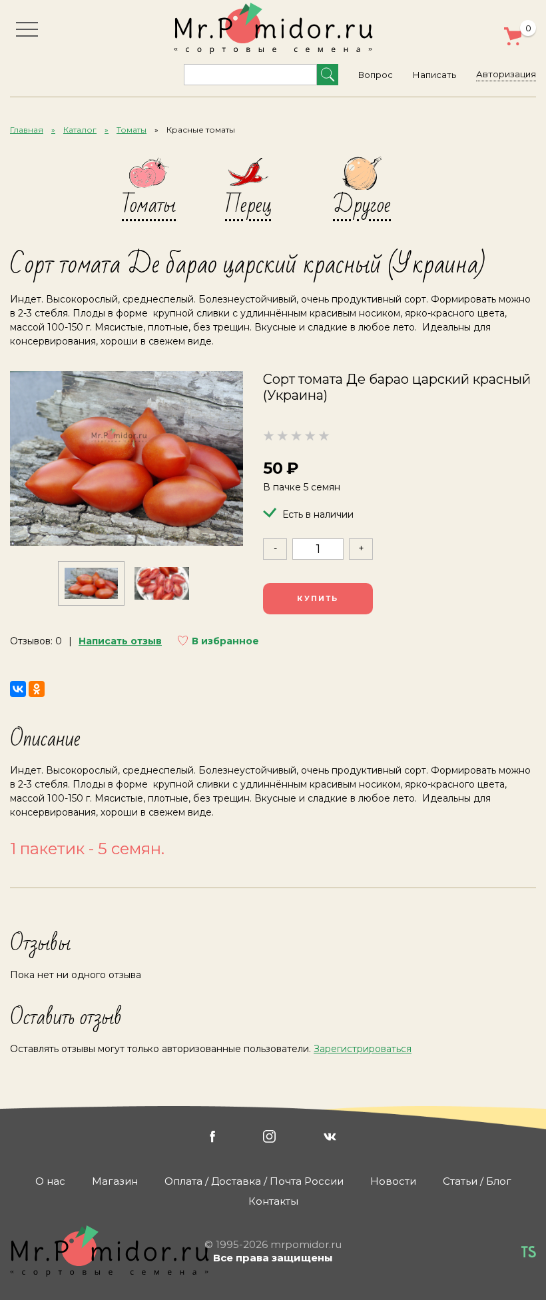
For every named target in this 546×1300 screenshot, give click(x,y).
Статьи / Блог (477, 1181)
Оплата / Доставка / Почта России (254, 1181)
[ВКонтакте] (18, 689)
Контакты (273, 1201)
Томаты (131, 130)
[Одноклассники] (37, 689)
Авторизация (506, 74)
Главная (26, 130)
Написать (434, 74)
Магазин (115, 1181)
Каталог (80, 130)
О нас (50, 1181)
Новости (393, 1181)
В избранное (225, 641)
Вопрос (375, 74)
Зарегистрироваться (362, 1049)
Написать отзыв (120, 641)
